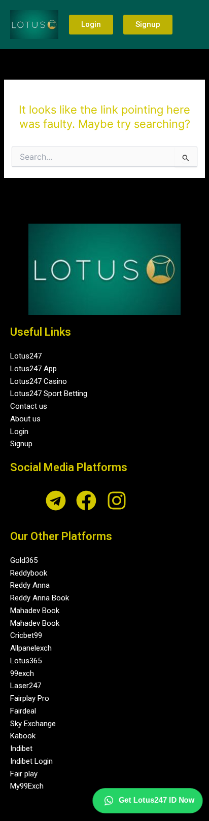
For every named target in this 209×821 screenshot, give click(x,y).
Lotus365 (26, 660)
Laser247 (25, 685)
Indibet (21, 748)
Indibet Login (31, 761)
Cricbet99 (26, 635)
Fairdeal (23, 711)
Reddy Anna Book (39, 597)
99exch (22, 673)
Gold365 (24, 560)
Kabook (23, 735)
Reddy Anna (30, 585)
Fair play (24, 773)
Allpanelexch (31, 648)
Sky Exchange (33, 723)
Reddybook (28, 573)
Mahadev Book (34, 610)
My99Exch (27, 786)
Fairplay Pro (29, 698)
